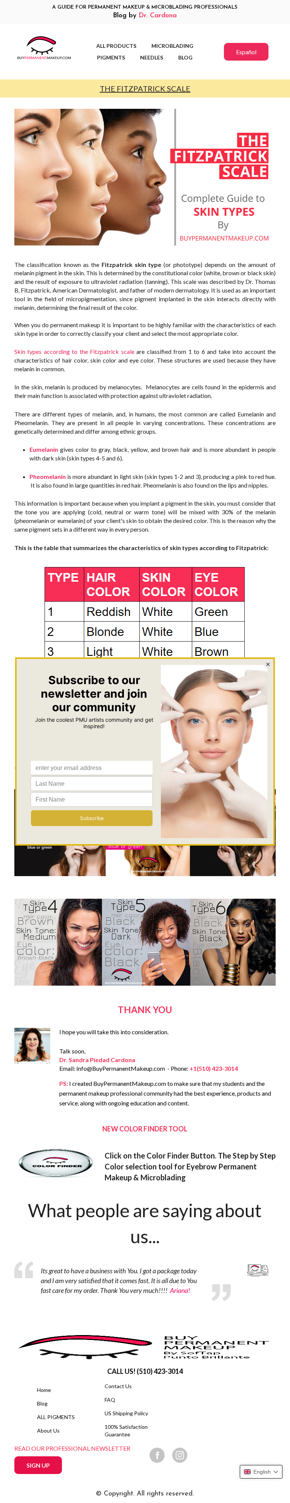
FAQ (110, 1399)
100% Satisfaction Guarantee (126, 1430)
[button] (261, 1471)
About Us (48, 1430)
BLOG (185, 57)
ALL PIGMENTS (56, 1417)
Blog (42, 1403)
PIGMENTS (111, 57)
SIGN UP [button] (38, 1465)
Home (44, 1390)
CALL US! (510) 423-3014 (145, 1371)
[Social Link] (157, 1455)
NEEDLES (151, 57)
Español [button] (246, 51)
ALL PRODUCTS (116, 46)
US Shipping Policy (126, 1413)
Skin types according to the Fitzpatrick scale (74, 351)
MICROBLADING (172, 46)
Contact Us (118, 1386)
